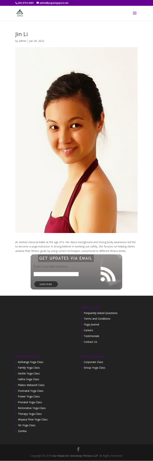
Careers (88, 330)
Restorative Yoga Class (32, 408)
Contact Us (90, 342)
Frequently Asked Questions (101, 313)
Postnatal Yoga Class (30, 391)
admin (22, 41)
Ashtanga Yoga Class (30, 362)
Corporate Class (93, 362)
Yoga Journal (91, 324)
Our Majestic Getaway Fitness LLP (75, 455)
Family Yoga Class (29, 367)
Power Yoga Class (29, 396)
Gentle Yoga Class (29, 373)
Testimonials (91, 336)
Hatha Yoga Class (28, 379)
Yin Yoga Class (26, 425)
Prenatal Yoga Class (30, 402)
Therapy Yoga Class (30, 414)
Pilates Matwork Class (31, 385)
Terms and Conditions (97, 318)
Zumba (22, 431)
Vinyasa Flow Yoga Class (33, 419)
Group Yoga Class (94, 367)
